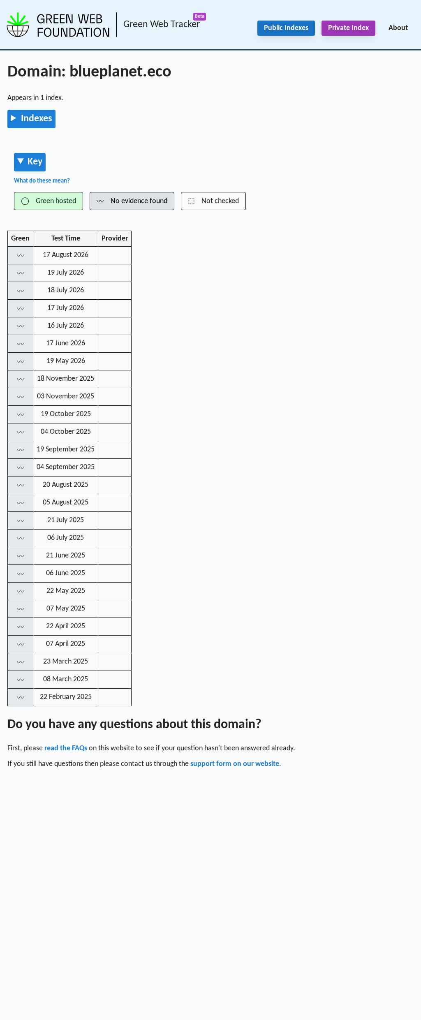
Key (35, 162)
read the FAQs (65, 748)
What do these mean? (42, 181)
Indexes (36, 119)
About (398, 28)
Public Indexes (286, 28)
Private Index (348, 28)
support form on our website (234, 764)
